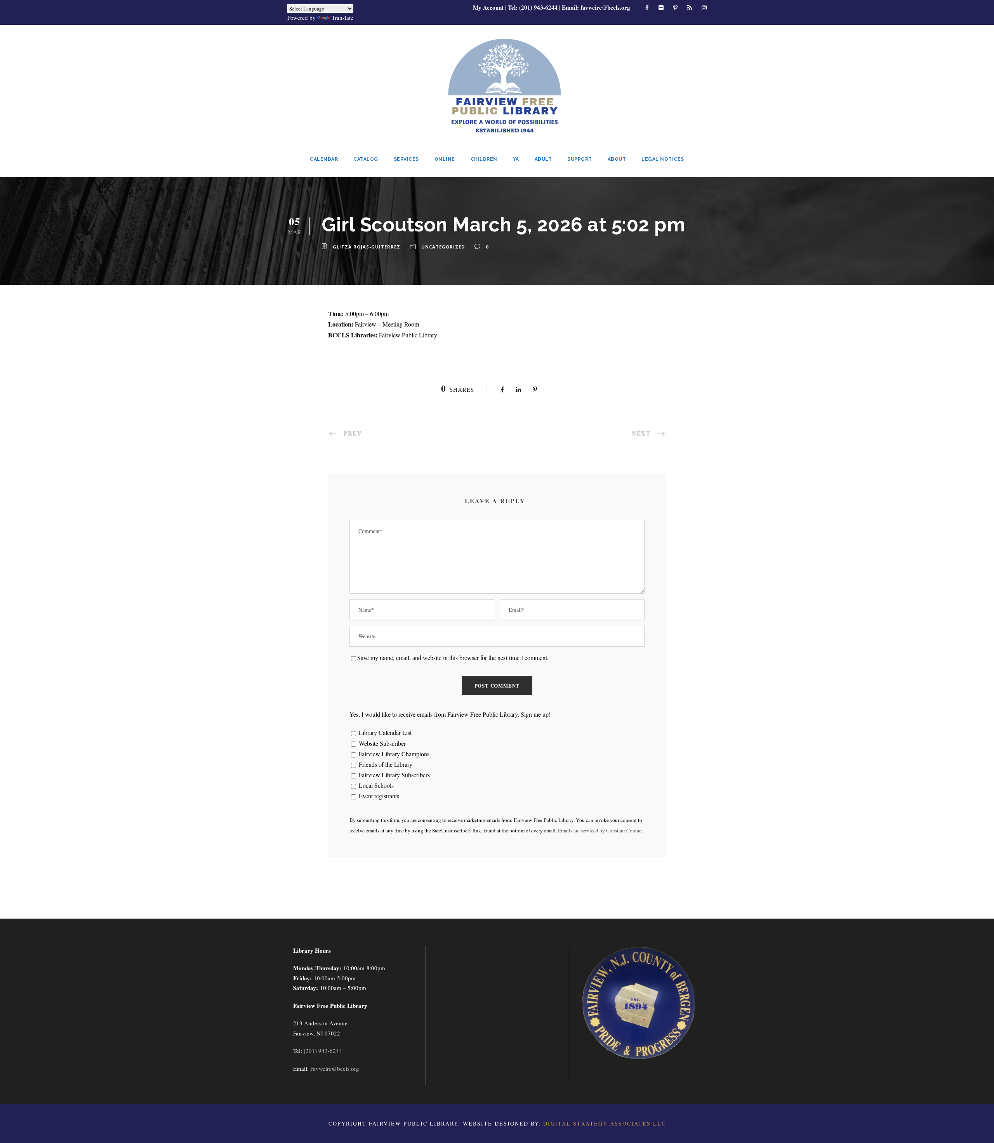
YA (516, 159)
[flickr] (661, 7)
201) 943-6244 (324, 1050)
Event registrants (378, 796)
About (617, 159)
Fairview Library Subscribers (393, 775)
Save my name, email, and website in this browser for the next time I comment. (453, 657)
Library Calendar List (384, 732)
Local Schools (375, 785)
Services (406, 159)
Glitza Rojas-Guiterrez (366, 247)
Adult (543, 159)
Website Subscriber (381, 743)
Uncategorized (443, 247)
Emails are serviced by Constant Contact (600, 830)
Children (484, 159)
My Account (488, 7)
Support (579, 159)
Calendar (324, 159)
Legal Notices (662, 159)
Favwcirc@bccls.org (334, 1068)
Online (444, 159)
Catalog (365, 159)
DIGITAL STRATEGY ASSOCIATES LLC (604, 1123)
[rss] (689, 7)
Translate (342, 17)
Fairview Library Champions (393, 754)
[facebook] (647, 7)
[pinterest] (675, 7)
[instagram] (704, 7)
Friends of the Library (384, 764)
